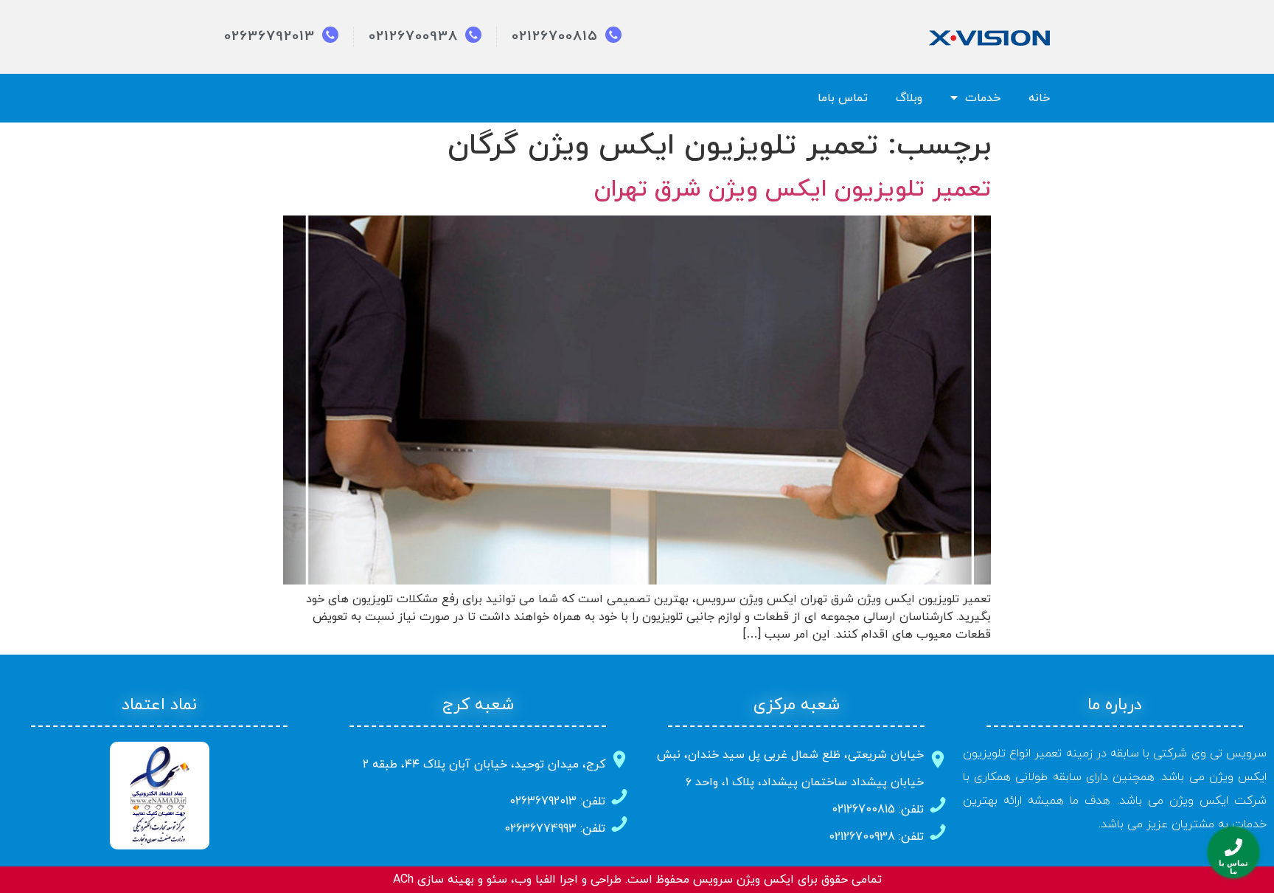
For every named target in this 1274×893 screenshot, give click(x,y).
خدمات (982, 98)
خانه (1039, 98)
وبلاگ (909, 98)
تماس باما (843, 98)
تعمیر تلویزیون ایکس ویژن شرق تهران (792, 190)
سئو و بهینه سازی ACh (450, 880)
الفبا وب (535, 880)
